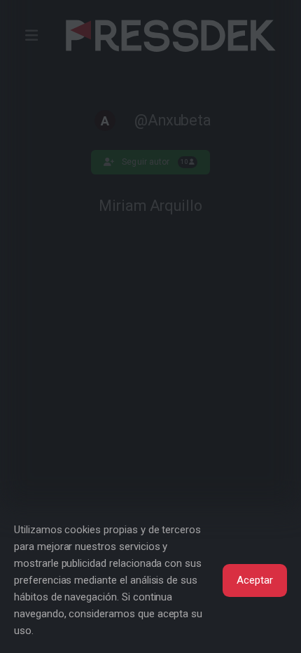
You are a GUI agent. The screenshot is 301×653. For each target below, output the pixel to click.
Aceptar (255, 580)
